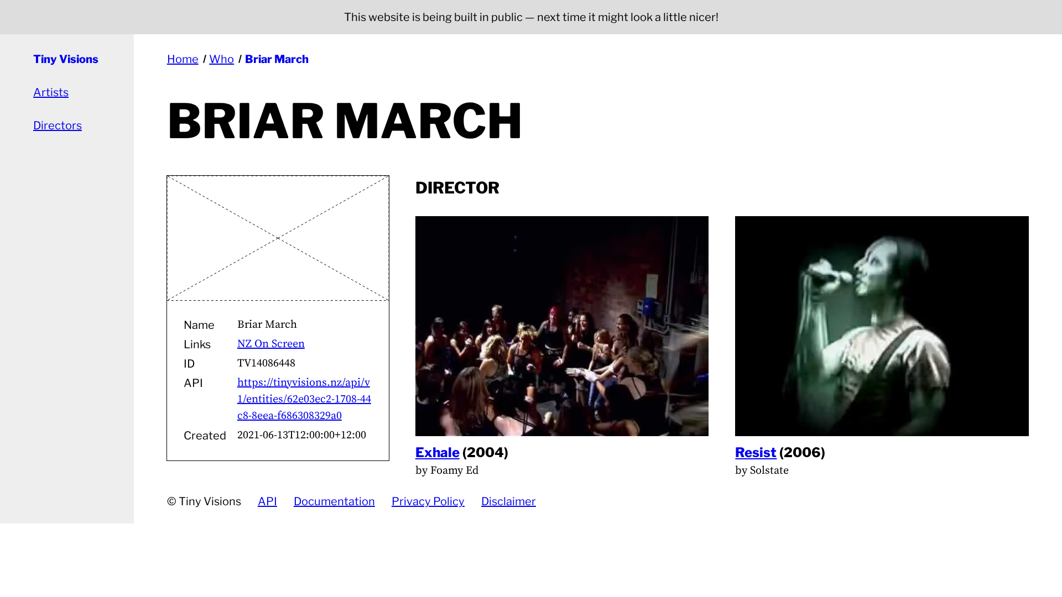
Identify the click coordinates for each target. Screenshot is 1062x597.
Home (183, 59)
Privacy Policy (428, 501)
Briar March (277, 59)
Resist (756, 452)
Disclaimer (508, 501)
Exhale (437, 452)
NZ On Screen (271, 344)
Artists (51, 92)
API (267, 501)
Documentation (334, 501)
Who (221, 59)
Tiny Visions (65, 59)
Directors (57, 125)
